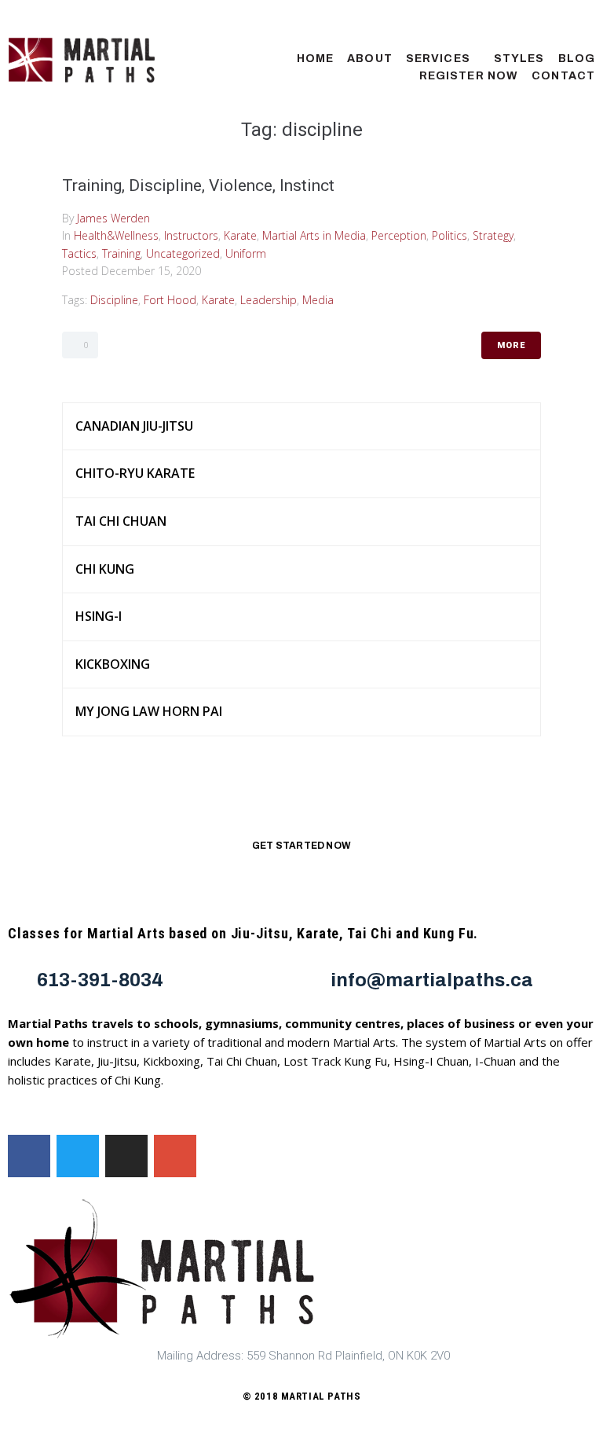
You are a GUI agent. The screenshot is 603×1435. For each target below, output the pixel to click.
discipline (114, 299)
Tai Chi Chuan (120, 521)
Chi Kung (104, 569)
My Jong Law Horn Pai (148, 711)
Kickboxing (112, 664)
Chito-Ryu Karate (135, 473)
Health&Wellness (116, 235)
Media (318, 299)
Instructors (191, 235)
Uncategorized (183, 253)
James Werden (113, 218)
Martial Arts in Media (314, 235)
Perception (398, 235)
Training (121, 253)
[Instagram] (126, 1156)
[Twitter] (78, 1156)
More (511, 345)
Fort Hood (170, 299)
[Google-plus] (175, 1156)
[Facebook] (29, 1156)
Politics (449, 235)
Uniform (245, 253)
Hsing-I (98, 616)
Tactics (79, 253)
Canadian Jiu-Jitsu (134, 426)
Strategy (493, 235)
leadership (268, 299)
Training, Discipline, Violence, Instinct (198, 185)
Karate (240, 235)
